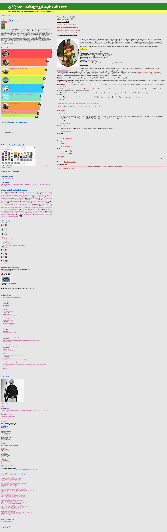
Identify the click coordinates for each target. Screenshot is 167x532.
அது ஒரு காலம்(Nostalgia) (14, 195)
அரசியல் (3, 197)
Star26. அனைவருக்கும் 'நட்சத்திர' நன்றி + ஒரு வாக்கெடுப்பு (14, 514)
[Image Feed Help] (2, 467)
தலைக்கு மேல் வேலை (7, 306)
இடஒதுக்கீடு (35, 198)
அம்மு (49, 195)
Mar (4, 237)
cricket (13, 192)
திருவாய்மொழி (4, 207)
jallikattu (45, 192)
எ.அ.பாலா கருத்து (6, 201)
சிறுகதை (15, 204)
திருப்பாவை (35, 206)
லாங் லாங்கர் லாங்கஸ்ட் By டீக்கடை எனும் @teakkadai (14, 245)
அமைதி (39, 195)
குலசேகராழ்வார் (72, 106)
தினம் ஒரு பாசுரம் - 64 (7, 242)
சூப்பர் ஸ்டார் (31, 204)
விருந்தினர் (3, 214)
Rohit (26, 193)
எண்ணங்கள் (6, 309)
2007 (4, 259)
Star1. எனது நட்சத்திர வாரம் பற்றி (8, 475)
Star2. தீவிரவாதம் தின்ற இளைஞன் (8, 477)
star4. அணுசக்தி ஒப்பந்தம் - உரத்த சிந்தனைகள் (11, 479)
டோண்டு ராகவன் (12, 205)
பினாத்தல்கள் (6, 305)
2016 (4, 225)
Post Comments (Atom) (70, 162)
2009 (4, 256)
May (5, 234)
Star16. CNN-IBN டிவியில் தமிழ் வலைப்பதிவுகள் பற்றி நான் (13, 496)
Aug (4, 230)
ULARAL (5, 353)
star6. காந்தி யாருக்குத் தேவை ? (8, 481)
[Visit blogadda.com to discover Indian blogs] (27, 469)
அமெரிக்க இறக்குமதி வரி (8, 311)
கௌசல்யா (27, 203)
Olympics (9, 193)
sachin (30, 193)
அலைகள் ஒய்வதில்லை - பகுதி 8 (9, 332)
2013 (4, 250)
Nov (4, 228)
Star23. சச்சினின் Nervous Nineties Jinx (10, 508)
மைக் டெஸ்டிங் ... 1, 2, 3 (8, 320)
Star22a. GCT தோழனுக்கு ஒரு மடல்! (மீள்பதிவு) (11, 505)
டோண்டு (4, 205)
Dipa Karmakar (21, 192)
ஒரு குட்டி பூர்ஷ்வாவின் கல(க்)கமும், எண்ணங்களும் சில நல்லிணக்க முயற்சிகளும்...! (21, 340)
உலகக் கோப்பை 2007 (23, 199)
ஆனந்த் (15, 198)
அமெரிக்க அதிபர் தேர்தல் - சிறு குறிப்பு (11, 337)
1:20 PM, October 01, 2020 (66, 138)
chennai (2, 192)
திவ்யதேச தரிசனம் (14, 207)
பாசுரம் (30, 211)
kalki (50, 192)
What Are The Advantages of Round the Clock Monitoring (15, 298)
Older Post (163, 158)
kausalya (3, 193)
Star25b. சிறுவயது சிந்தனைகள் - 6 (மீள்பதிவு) (11, 513)
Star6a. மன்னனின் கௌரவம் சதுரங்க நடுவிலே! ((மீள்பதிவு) (14, 483)
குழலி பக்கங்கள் (6, 344)
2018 (4, 222)
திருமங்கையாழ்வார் (46, 206)
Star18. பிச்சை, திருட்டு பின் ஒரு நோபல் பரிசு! (11, 499)
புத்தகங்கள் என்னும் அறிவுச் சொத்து (10, 315)
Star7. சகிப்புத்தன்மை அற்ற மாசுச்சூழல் (9, 484)
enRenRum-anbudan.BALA (13, 22)
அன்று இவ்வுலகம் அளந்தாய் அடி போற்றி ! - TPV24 (21, 85)
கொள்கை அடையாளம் (7, 341)
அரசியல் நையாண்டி (14, 197)
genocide (27, 192)
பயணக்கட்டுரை (10, 211)
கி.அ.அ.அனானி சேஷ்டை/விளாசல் (40, 201)
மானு (39, 212)
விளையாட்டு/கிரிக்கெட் (25, 214)
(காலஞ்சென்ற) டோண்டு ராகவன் (10, 362)
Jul (4, 232)
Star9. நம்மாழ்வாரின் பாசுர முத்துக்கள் (11, 112)
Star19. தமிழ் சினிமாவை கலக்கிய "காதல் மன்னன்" (12, 500)
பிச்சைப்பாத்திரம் (6, 314)
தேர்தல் (29, 207)
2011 (4, 253)
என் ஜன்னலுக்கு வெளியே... (9, 302)
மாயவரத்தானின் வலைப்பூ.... (9, 323)
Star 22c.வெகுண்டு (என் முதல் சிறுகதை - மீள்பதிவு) (12, 507)
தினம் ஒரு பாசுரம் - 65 (14, 51)
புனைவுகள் (49, 211)
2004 (4, 263)
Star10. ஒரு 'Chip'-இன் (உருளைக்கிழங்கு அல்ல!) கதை (13, 488)
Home (111, 158)
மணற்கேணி (5, 370)
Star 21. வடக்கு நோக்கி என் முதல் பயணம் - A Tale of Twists (14, 502)
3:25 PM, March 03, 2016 (66, 131)
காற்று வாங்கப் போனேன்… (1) (9, 350)
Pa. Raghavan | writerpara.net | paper (12, 297)
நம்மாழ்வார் (24, 209)
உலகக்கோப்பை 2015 (47, 199)
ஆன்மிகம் (65, 106)
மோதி (44, 212)
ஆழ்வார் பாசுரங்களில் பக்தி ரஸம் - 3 (10, 115)
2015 (4, 247)
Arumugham (60, 141)
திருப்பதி (27, 205)
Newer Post (60, 158)
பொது (15, 212)
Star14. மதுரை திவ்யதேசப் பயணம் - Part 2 (10, 494)
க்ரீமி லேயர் (35, 202)
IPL (37, 192)
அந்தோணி (27, 195)
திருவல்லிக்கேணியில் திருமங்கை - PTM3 (18, 68)
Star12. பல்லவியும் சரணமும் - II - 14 (9, 491)
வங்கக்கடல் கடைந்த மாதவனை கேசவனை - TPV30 (21, 94)
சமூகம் (45, 203)
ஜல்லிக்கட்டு (48, 214)
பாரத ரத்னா (36, 211)
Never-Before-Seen (11, 269)
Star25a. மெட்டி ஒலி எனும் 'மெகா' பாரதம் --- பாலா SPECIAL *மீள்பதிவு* (16, 512)
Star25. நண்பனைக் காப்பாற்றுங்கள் (8, 511)
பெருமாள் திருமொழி (98, 106)
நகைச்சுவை (34, 207)
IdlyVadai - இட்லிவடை (8, 318)
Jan (4, 246)
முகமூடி (4, 335)
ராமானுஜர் (49, 212)
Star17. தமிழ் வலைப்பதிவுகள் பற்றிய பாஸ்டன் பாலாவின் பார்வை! (14, 497)
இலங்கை (3, 199)
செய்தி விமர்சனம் (41, 204)
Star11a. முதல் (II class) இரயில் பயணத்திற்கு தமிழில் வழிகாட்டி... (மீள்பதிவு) (17, 490)
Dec (4, 226)
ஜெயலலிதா (3, 216)
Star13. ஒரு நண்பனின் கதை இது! (8, 492)
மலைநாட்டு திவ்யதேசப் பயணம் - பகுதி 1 (18, 77)
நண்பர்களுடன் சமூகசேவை (11, 209)
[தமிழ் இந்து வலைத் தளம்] (7, 414)
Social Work (36, 193)
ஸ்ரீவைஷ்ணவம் (12, 216)
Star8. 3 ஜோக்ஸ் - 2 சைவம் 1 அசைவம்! (9, 485)
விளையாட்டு (11, 214)
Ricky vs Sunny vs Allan (18, 193)
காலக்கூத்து (5, 331)
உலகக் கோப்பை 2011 (36, 199)
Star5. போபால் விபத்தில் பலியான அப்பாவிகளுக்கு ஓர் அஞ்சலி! (14, 480)
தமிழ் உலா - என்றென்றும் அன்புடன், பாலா (37, 7)
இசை (28, 198)
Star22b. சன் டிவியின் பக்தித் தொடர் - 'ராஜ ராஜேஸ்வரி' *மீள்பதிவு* (15, 506)
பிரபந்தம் (88, 106)
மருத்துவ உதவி (23, 212)
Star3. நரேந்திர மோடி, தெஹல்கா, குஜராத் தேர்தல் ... (12, 478)
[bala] (18, 166)
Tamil (58, 133)
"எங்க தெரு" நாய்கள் (7, 243)
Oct (4, 229)
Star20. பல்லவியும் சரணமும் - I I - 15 (9, 501)
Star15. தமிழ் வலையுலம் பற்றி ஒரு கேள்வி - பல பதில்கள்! (13, 495)
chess (7, 192)
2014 (4, 249)
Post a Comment (60, 156)
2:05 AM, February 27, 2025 (66, 153)
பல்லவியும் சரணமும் (20, 211)
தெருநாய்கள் (23, 207)
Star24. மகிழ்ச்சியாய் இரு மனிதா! (8, 510)
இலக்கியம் (48, 198)
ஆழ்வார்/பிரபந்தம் (6, 198)
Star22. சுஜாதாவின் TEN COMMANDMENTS (11, 503)
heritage (33, 192)
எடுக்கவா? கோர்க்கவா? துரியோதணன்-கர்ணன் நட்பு (13, 346)
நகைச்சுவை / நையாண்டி (45, 207)
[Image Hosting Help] (8, 469)
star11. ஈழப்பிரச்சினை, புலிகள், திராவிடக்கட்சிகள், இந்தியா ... (14, 489)
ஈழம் (15, 199)
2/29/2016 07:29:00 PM (93, 103)
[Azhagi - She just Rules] (6, 282)
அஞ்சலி (2, 195)
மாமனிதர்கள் (31, 212)
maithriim (60, 113)
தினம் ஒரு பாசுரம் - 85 (14, 103)
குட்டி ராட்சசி (12, 202)
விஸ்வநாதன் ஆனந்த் (39, 214)
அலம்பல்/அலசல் (39, 197)
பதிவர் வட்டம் (82, 106)
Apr (4, 235)
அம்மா (45, 195)
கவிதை (27, 201)
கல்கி (23, 201)
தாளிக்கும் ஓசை (6, 349)
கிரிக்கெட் (4, 203)
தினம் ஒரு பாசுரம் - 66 (65, 19)
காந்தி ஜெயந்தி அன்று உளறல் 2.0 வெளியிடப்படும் (13, 355)
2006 (4, 260)
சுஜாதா (24, 204)
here (5, 270)
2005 (4, 261)
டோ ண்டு (50, 204)
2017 (4, 224)
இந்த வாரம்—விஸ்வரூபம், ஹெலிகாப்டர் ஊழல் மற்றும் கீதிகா (15, 359)
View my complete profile (7, 43)
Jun (4, 233)
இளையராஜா (9, 199)
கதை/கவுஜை (16, 201)
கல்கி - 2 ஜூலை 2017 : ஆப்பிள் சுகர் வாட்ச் (11, 324)
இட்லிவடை (43, 198)
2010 (4, 254)
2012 (4, 252)
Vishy (49, 193)
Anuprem (60, 125)
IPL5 (41, 192)
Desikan (5, 368)
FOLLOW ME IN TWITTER (7, 178)
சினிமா (20, 204)
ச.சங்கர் (40, 202)
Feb (4, 238)
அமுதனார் (34, 195)
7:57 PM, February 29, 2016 (66, 123)
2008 (4, 257)
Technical (45, 193)
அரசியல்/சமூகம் (26, 197)
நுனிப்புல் (5, 327)
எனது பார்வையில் (6, 358)
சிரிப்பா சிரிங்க (8, 204)
